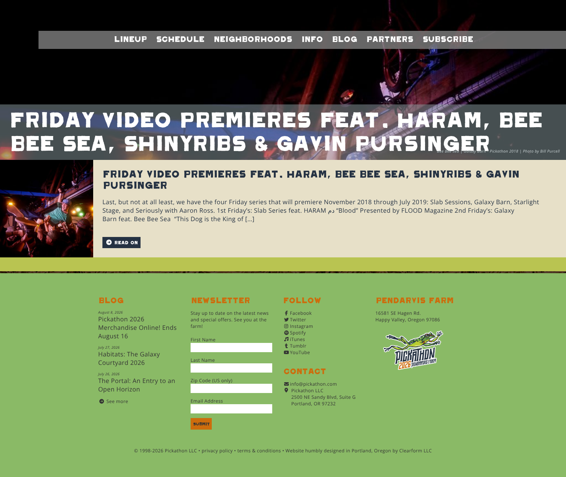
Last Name (203, 360)
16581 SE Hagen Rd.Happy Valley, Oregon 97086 (407, 316)
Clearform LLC (415, 450)
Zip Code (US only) (212, 380)
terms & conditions (259, 450)
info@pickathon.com (313, 384)
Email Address (207, 401)
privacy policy (217, 450)
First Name (203, 339)
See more (117, 401)
